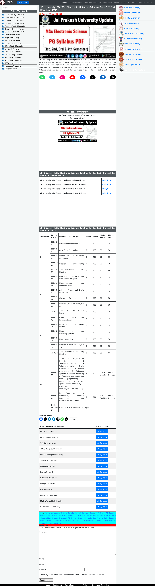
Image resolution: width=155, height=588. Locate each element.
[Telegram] (52, 77)
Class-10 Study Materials (14, 26)
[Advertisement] (77, 95)
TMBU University (132, 18)
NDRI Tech (10, 2)
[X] (93, 77)
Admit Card (125, 2)
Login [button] (20, 2)
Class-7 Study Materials (14, 18)
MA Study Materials (12, 49)
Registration (107, 2)
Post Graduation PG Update (92, 520)
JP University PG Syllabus (62, 520)
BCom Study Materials (13, 46)
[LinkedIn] (103, 77)
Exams (116, 2)
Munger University (133, 54)
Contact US (57, 585)
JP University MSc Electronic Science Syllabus (77, 513)
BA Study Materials (12, 40)
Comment (44, 532)
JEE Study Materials (12, 63)
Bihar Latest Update (51, 513)
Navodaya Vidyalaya (12, 66)
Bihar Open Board (132, 64)
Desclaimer (69, 585)
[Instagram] (62, 77)
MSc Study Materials (12, 52)
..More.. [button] (150, 2)
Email (42, 564)
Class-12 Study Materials (14, 32)
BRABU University (132, 8)
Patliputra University (133, 39)
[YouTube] (72, 77)
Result (134, 2)
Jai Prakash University (134, 33)
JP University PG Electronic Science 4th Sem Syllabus (77, 518)
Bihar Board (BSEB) (133, 59)
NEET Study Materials (13, 60)
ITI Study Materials (12, 35)
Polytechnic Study (11, 37)
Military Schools (11, 69)
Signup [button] (26, 2)
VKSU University (132, 23)
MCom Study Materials (13, 55)
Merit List (97, 2)
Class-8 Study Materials (14, 20)
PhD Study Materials (12, 57)
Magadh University (133, 49)
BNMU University (131, 28)
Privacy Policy (82, 585)
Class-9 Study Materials (14, 23)
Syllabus (141, 2)
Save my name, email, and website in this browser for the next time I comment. (72, 575)
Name (42, 559)
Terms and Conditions (100, 585)
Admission (88, 2)
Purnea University (132, 44)
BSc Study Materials (12, 43)
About (48, 585)
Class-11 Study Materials (14, 29)
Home (65, 2)
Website (42, 570)
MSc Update (76, 520)
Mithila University (132, 13)
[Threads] (113, 77)
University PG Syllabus (53, 523)
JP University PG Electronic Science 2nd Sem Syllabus (77, 515)
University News (75, 2)
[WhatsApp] (42, 77)
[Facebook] (83, 77)
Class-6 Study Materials (14, 15)
